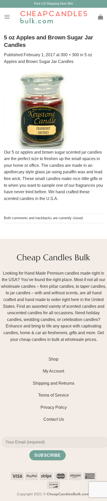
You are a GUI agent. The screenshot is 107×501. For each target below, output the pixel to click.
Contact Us (53, 419)
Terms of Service (53, 395)
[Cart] (100, 17)
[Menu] (7, 16)
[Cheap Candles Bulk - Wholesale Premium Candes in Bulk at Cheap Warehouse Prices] (53, 17)
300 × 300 (70, 55)
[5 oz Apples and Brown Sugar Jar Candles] (43, 110)
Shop (53, 359)
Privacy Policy (54, 407)
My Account (53, 371)
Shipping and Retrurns (53, 383)
